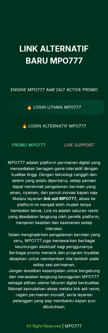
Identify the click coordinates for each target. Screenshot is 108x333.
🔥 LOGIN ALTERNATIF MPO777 (54, 125)
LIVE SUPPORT (79, 144)
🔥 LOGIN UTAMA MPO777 (54, 107)
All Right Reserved (43, 325)
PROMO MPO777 (28, 144)
